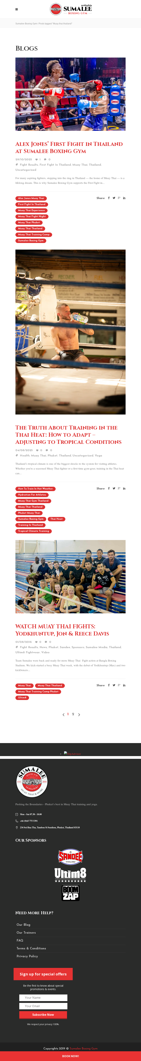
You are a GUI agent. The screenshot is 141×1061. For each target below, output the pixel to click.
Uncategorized (25, 170)
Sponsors (78, 647)
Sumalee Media (96, 647)
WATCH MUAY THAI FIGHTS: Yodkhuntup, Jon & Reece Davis (62, 630)
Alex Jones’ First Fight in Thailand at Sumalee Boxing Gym (69, 148)
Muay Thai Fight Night (32, 216)
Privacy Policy (27, 956)
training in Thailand (30, 525)
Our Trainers (26, 932)
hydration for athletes (32, 495)
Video (45, 652)
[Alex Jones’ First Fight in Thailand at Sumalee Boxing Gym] (70, 94)
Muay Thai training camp (33, 234)
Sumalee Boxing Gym (26, 23)
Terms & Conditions (31, 948)
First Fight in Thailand (31, 204)
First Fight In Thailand (55, 164)
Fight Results (29, 164)
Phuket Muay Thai (29, 513)
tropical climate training (33, 531)
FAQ (20, 940)
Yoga (98, 455)
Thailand (95, 164)
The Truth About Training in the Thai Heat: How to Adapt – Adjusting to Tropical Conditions (68, 435)
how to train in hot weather (35, 489)
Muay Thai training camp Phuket (38, 691)
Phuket (52, 455)
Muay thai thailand (30, 228)
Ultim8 (22, 698)
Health (25, 455)
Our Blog (23, 924)
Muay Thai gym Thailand (33, 501)
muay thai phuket (29, 222)
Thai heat (56, 519)
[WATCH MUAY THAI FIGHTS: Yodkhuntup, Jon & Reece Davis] (70, 576)
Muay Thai (79, 164)
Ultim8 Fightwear (27, 652)
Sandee (65, 647)
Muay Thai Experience (31, 210)
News (43, 647)
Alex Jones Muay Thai (31, 198)
